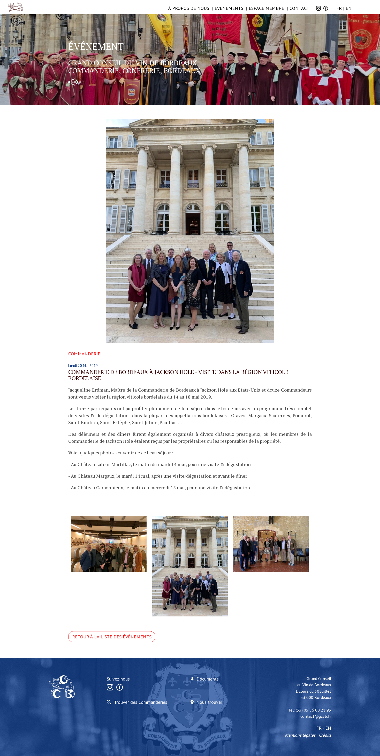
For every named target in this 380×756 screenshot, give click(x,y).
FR (339, 8)
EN (349, 8)
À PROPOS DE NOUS (188, 8)
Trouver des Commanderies (140, 702)
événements (229, 8)
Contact (299, 8)
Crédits (325, 735)
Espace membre (266, 8)
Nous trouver (209, 702)
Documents (207, 679)
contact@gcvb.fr (315, 716)
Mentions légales (300, 735)
